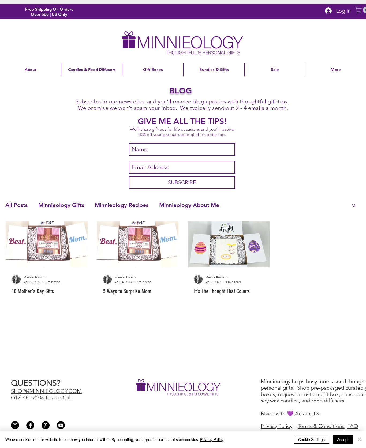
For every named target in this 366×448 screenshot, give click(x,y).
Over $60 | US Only (49, 14)
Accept (343, 439)
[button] (353, 206)
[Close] (359, 439)
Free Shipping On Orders (49, 9)
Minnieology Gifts (61, 205)
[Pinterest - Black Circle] (46, 425)
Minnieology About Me (189, 205)
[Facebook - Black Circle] (30, 425)
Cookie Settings (311, 439)
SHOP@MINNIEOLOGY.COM (46, 391)
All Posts (16, 205)
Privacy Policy (211, 439)
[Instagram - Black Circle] (15, 425)
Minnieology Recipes (121, 205)
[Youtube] (61, 425)
